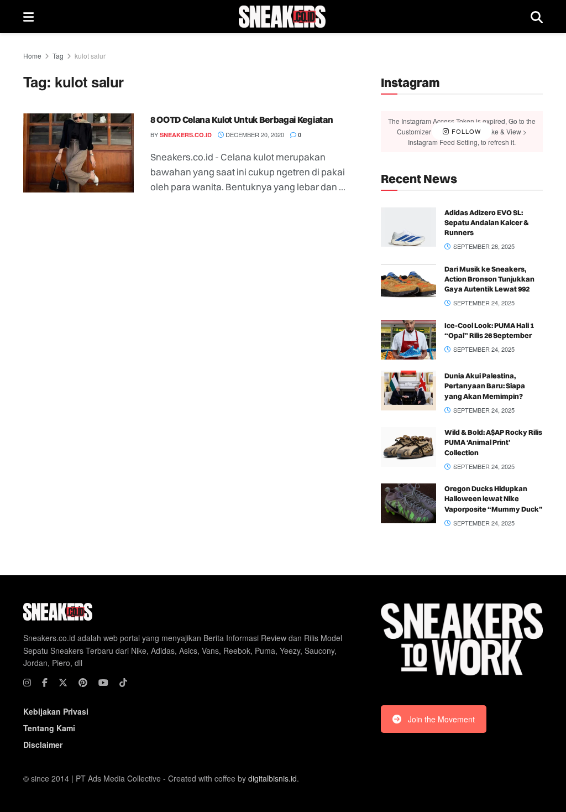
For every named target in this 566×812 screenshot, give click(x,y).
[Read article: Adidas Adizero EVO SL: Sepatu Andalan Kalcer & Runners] (408, 227)
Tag (58, 55)
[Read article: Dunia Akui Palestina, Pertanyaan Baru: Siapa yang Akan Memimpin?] (408, 390)
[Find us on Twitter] (63, 682)
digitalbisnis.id (272, 778)
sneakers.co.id (186, 135)
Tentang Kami (49, 727)
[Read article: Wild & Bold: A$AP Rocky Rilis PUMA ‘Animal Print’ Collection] (408, 447)
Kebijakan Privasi (55, 711)
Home (32, 55)
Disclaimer (42, 744)
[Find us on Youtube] (103, 682)
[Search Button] (537, 16)
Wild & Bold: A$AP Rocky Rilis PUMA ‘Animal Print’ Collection (493, 442)
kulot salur (90, 55)
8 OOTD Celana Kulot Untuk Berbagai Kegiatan (241, 119)
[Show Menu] (28, 16)
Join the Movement (441, 719)
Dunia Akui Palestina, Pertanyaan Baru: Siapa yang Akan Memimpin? (484, 385)
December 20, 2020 (254, 134)
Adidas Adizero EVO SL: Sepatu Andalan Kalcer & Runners (486, 222)
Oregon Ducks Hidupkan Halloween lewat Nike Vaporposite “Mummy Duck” (493, 498)
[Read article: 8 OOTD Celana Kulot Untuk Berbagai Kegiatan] (78, 152)
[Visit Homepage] (282, 17)
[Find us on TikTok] (123, 682)
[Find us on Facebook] (45, 682)
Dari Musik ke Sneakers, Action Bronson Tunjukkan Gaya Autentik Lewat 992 (489, 278)
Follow (465, 131)
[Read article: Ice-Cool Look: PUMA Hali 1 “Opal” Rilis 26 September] (408, 340)
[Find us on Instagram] (27, 682)
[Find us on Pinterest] (82, 682)
